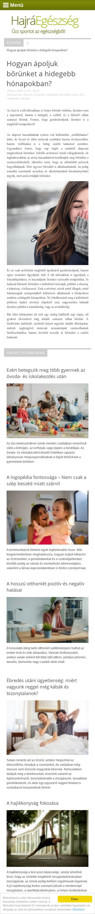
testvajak (25, 98)
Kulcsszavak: (15, 94)
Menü (16, 5)
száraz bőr (78, 94)
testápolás (12, 98)
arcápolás (39, 94)
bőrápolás (52, 94)
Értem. (75, 899)
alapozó (27, 94)
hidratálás (64, 94)
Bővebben (79, 909)
